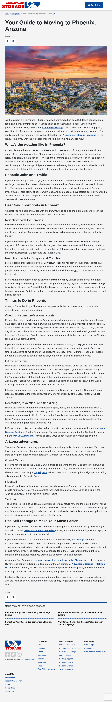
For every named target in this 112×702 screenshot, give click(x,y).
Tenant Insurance (66, 669)
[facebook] (7, 656)
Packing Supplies (66, 659)
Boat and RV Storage (67, 652)
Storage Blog (15, 14)
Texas (40, 666)
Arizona (41, 645)
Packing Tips (89, 648)
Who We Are (10, 677)
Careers (8, 684)
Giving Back (10, 688)
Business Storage (66, 662)
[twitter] (13, 656)
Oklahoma (42, 659)
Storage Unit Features (67, 645)
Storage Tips (89, 645)
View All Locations (45, 669)
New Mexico (42, 655)
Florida (40, 652)
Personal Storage (66, 666)
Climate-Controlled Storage (69, 648)
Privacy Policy (29, 660)
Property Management (13, 681)
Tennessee (42, 662)
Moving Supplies (65, 655)
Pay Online (95, 5)
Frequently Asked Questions (95, 652)
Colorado (41, 648)
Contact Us (9, 691)
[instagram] (19, 656)
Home (7, 14)
